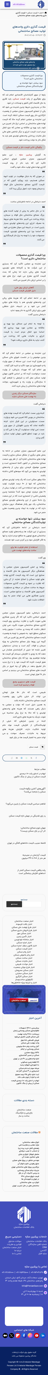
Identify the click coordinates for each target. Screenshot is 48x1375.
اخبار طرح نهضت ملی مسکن (24, 927)
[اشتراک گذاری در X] (31, 758)
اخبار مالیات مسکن (24, 961)
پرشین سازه (25, 154)
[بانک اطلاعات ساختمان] (46, 13)
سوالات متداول (14, 1241)
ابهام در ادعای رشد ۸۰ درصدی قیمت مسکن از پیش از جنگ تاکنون (25, 1082)
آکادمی (43, 1250)
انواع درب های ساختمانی (29, 1182)
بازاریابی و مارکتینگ (24, 1112)
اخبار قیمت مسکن (24, 948)
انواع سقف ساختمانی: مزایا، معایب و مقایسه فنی (29, 1143)
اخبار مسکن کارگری (24, 976)
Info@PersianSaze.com (32, 1286)
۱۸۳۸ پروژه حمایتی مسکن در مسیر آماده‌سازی (29, 1053)
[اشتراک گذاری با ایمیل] (17, 758)
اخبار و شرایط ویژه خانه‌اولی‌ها (24, 982)
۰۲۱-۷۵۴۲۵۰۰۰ (22, 1272)
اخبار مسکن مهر (24, 933)
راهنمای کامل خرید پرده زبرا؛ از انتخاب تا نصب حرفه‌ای (28, 1149)
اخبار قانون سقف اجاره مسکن (24, 945)
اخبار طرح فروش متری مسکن (24, 930)
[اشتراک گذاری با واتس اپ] (26, 758)
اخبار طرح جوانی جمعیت (24, 967)
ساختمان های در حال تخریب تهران (25, 1186)
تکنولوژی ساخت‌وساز (24, 979)
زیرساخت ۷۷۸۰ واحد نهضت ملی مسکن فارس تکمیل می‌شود (26, 1035)
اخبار (41, 13)
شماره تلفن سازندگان (37, 1244)
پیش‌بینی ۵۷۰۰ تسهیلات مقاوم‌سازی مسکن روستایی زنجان (26, 1029)
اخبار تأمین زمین (24, 936)
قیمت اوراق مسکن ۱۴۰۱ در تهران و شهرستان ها (30, 1177)
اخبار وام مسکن (24, 952)
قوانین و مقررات (14, 1244)
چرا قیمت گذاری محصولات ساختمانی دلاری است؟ (31, 77)
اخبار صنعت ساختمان (24, 921)
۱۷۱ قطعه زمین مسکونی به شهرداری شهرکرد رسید (29, 1063)
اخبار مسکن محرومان (24, 970)
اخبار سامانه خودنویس (24, 939)
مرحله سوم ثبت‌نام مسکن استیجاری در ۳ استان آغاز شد (27, 1069)
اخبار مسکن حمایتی (24, 973)
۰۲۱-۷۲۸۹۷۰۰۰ (19, 4)
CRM (44, 1247)
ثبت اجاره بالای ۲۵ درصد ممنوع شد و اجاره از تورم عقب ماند (27, 1075)
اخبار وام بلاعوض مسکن (24, 955)
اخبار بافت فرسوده (24, 924)
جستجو (24, 899)
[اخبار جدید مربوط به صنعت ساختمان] (41, 4)
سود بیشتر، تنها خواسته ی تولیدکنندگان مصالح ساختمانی (30, 85)
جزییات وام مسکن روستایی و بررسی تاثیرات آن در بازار (28, 1171)
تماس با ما (16, 1253)
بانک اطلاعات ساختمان (36, 1241)
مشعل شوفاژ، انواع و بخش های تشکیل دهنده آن (28, 1155)
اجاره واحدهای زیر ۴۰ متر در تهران (26, 1059)
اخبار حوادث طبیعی (24, 964)
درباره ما (17, 1250)
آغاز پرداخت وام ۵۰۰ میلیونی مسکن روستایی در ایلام (27, 1047)
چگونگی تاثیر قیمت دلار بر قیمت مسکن (24, 147)
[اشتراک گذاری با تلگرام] (21, 758)
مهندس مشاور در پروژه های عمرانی (25, 1160)
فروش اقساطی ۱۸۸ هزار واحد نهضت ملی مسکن (30, 1041)
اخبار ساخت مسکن (24, 958)
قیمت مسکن (32, 13)
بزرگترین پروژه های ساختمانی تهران (25, 1167)
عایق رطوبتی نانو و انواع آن (28, 1163)
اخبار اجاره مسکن (24, 942)
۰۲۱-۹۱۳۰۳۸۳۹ (37, 1272)
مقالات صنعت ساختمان (25, 1132)
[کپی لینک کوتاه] (12, 758)
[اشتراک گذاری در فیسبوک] (36, 758)
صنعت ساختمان (24, 1109)
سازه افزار (42, 1253)
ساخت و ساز (24, 1116)
